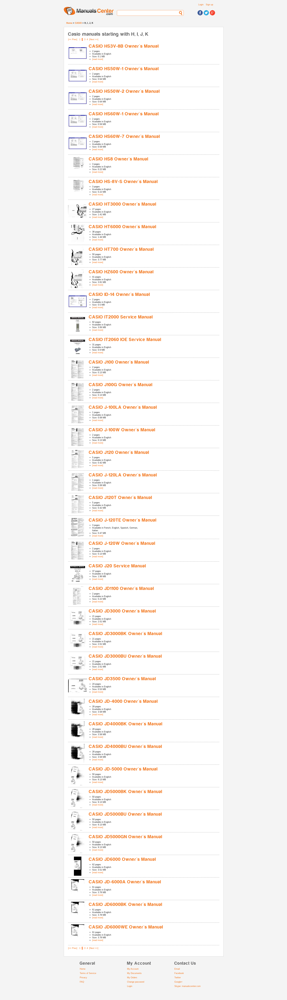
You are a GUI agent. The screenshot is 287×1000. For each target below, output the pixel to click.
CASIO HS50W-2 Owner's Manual (124, 91)
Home (69, 23)
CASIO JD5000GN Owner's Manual (125, 836)
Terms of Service (88, 973)
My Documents (134, 973)
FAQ (82, 982)
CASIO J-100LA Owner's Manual (123, 407)
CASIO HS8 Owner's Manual (118, 159)
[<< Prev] (72, 39)
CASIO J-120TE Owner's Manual (123, 520)
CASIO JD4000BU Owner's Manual (125, 746)
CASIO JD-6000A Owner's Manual (125, 882)
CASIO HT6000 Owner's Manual (122, 226)
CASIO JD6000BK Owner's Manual (125, 904)
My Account (133, 969)
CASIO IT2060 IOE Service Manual (125, 339)
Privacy (83, 977)
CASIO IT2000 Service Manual (121, 317)
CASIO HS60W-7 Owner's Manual (124, 136)
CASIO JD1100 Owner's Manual (121, 588)
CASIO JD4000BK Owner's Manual (126, 724)
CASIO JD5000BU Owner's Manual (125, 814)
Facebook (179, 973)
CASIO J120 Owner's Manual (119, 452)
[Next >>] (93, 39)
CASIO (78, 23)
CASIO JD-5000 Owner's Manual (123, 769)
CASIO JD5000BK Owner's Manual (125, 791)
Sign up (209, 4)
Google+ (178, 982)
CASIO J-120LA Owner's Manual (123, 475)
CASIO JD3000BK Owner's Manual (125, 633)
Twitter (177, 977)
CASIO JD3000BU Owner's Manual (125, 656)
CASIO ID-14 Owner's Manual (119, 294)
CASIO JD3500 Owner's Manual (122, 678)
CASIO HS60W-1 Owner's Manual (124, 113)
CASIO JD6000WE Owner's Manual (126, 927)
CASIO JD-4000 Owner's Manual (123, 701)
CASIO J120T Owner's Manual (120, 497)
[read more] (97, 59)
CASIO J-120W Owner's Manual (122, 543)
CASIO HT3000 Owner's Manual (122, 204)
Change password (135, 982)
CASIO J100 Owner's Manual (119, 362)
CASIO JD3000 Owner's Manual (122, 611)
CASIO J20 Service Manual (117, 566)
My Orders (132, 977)
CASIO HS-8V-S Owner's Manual (123, 181)
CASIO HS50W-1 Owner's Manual (124, 68)
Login (200, 4)
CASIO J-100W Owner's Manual (122, 429)
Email (177, 969)
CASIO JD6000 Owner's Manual (122, 859)
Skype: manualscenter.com (187, 986)
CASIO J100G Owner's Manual (121, 384)
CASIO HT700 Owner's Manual (121, 249)
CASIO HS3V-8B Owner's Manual (124, 46)
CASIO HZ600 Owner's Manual (121, 271)
